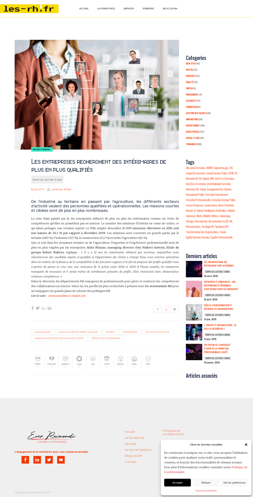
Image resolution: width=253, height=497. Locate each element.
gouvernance (211, 205)
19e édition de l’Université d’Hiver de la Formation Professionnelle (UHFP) (217, 348)
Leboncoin (190, 216)
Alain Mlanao (43, 332)
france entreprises (195, 205)
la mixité (230, 211)
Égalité (189, 82)
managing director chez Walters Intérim (59, 338)
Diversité (190, 76)
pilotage (190, 221)
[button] (246, 444)
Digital (189, 69)
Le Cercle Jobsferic (138, 450)
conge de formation (195, 173)
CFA (231, 168)
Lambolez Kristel (61, 189)
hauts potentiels (226, 205)
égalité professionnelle (221, 237)
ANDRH (209, 168)
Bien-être (191, 63)
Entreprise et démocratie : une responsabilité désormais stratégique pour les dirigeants (221, 285)
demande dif (192, 178)
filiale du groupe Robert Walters (78, 332)
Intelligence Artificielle (214, 211)
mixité (199, 216)
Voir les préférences (234, 482)
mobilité (207, 216)
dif (200, 178)
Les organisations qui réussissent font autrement (219, 263)
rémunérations (193, 227)
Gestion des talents (196, 113)
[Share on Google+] (43, 308)
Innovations (192, 119)
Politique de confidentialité (206, 490)
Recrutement (193, 125)
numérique (225, 216)
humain (189, 211)
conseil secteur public (216, 173)
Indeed (200, 211)
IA (195, 211)
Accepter (177, 482)
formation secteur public (223, 200)
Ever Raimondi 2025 (40, 492)
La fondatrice (134, 437)
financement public (195, 194)
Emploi (189, 88)
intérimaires (130, 332)
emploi (203, 189)
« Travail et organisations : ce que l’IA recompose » (220, 326)
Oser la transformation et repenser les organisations (218, 307)
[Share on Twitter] (38, 308)
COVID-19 (232, 173)
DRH (212, 178)
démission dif (192, 189)
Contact (130, 462)
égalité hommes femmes (198, 237)
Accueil (130, 431)
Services (130, 443)
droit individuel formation (219, 184)
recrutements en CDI (218, 221)
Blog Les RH (133, 456)
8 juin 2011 (37, 189)
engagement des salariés (219, 189)
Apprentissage (221, 168)
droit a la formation (224, 178)
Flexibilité (191, 100)
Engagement (192, 94)
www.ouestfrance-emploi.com (67, 295)
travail (223, 232)
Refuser (206, 482)
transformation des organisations (202, 232)
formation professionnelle (198, 200)
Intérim (110, 332)
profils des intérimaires (106, 338)
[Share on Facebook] (32, 308)
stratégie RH (208, 227)
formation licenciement (216, 194)
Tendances (191, 144)
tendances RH (221, 227)
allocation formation (195, 168)
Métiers (215, 216)
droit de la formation (196, 184)
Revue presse (192, 131)
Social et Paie (193, 138)
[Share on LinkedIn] (49, 308)
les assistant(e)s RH (157, 332)
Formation (191, 107)
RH (231, 221)
